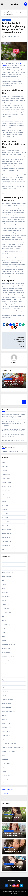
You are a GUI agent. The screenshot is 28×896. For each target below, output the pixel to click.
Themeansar (13, 893)
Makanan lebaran (7, 703)
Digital (4, 620)
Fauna (3, 628)
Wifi (3, 783)
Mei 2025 (4, 510)
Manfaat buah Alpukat (8, 711)
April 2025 (5, 514)
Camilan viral (5, 604)
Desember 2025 (6, 482)
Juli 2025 (4, 502)
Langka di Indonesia (7, 699)
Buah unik (5, 592)
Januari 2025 (6, 525)
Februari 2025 (6, 522)
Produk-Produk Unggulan (9, 743)
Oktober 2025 (6, 490)
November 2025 (6, 486)
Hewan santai (6, 652)
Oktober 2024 (6, 537)
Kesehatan (5, 684)
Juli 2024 (4, 549)
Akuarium (4, 561)
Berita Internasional (7, 572)
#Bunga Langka (8, 39)
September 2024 (6, 541)
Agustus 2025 (6, 498)
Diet (3, 616)
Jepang (4, 680)
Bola (3, 580)
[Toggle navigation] (2, 4)
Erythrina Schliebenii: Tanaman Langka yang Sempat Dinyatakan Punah (13, 383)
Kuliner (4, 695)
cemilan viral (5, 608)
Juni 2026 (5, 466)
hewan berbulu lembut (8, 644)
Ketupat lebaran (6, 688)
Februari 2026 (6, 474)
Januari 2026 (6, 478)
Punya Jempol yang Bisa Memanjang (12, 747)
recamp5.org (13, 4)
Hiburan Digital (6, 660)
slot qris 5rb (5, 793)
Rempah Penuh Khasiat (8, 751)
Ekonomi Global (6, 624)
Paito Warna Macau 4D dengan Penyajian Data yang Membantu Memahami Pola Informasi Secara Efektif (13, 416)
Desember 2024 (6, 529)
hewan (4, 640)
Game (3, 636)
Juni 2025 (5, 506)
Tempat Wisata (6, 763)
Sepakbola (5, 759)
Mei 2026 (4, 470)
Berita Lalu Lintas (7, 576)
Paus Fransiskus (6, 727)
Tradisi (4, 771)
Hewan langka (6, 648)
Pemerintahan (6, 735)
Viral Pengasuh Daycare (9, 779)
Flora (3, 632)
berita (3, 569)
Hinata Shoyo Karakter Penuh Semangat (13, 440)
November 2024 (6, 533)
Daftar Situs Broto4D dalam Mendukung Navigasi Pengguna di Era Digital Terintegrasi (13, 423)
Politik (3, 739)
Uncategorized (6, 775)
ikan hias (4, 664)
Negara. (4, 715)
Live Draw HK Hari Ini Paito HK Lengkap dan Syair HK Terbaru (13, 868)
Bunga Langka (6, 20)
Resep (3, 755)
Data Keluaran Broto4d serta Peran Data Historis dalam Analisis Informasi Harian (13, 851)
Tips (3, 767)
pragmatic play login (7, 789)
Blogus (22, 891)
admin (8, 36)
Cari (3, 397)
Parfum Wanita (6, 723)
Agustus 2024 (6, 545)
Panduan (4, 719)
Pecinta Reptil (6, 731)
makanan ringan (6, 707)
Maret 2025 (5, 518)
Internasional (5, 668)
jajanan (4, 676)
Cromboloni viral (6, 612)
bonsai (4, 584)
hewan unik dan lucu (8, 656)
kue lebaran (5, 691)
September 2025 (6, 494)
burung (4, 600)
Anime (4, 565)
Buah (3, 588)
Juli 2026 (4, 462)
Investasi (4, 672)
